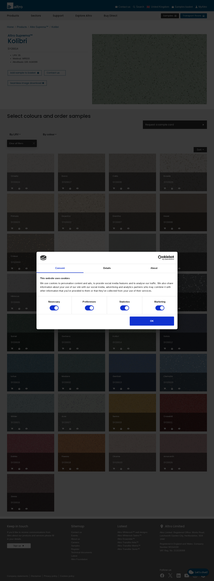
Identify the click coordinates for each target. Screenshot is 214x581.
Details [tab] (107, 268)
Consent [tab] (60, 268)
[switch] (89, 308)
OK (152, 321)
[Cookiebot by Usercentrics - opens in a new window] (160, 257)
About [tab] (154, 268)
